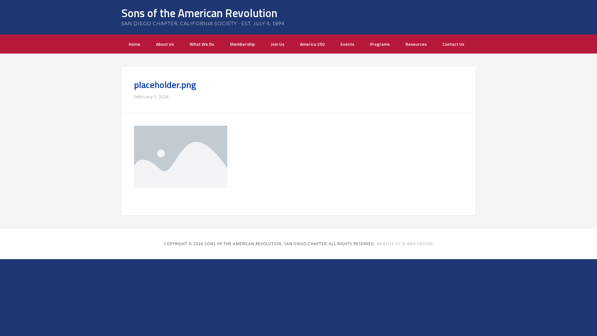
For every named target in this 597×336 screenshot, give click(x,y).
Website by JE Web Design (405, 243)
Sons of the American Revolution (199, 12)
